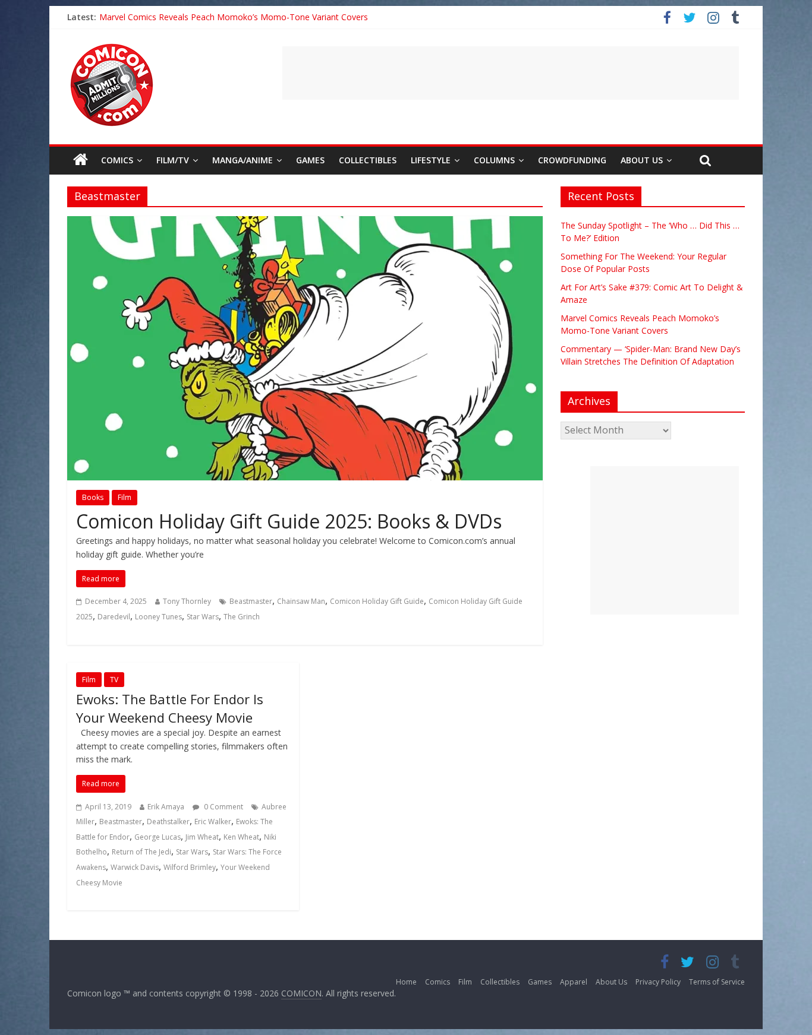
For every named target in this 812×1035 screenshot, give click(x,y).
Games (310, 160)
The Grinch (242, 617)
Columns (494, 160)
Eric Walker (212, 821)
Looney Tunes (158, 617)
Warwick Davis (135, 867)
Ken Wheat (241, 837)
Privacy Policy (658, 982)
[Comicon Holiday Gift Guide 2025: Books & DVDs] (305, 223)
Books (92, 497)
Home (406, 982)
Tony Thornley (187, 601)
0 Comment (222, 807)
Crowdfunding (572, 160)
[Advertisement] (510, 73)
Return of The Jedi (141, 852)
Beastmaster (250, 601)
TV (114, 680)
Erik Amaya (165, 807)
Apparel (573, 982)
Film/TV (172, 160)
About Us (642, 160)
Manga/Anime (242, 160)
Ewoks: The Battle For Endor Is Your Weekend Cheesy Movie (169, 708)
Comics (117, 160)
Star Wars (203, 617)
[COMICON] (111, 47)
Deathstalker (168, 821)
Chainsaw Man (301, 601)
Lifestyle (431, 160)
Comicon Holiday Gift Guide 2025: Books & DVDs (289, 521)
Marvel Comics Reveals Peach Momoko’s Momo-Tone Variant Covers (233, 17)
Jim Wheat (202, 837)
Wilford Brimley (189, 867)
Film (124, 497)
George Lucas (157, 837)
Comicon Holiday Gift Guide (377, 601)
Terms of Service (717, 982)
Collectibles (367, 160)
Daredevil (113, 617)
